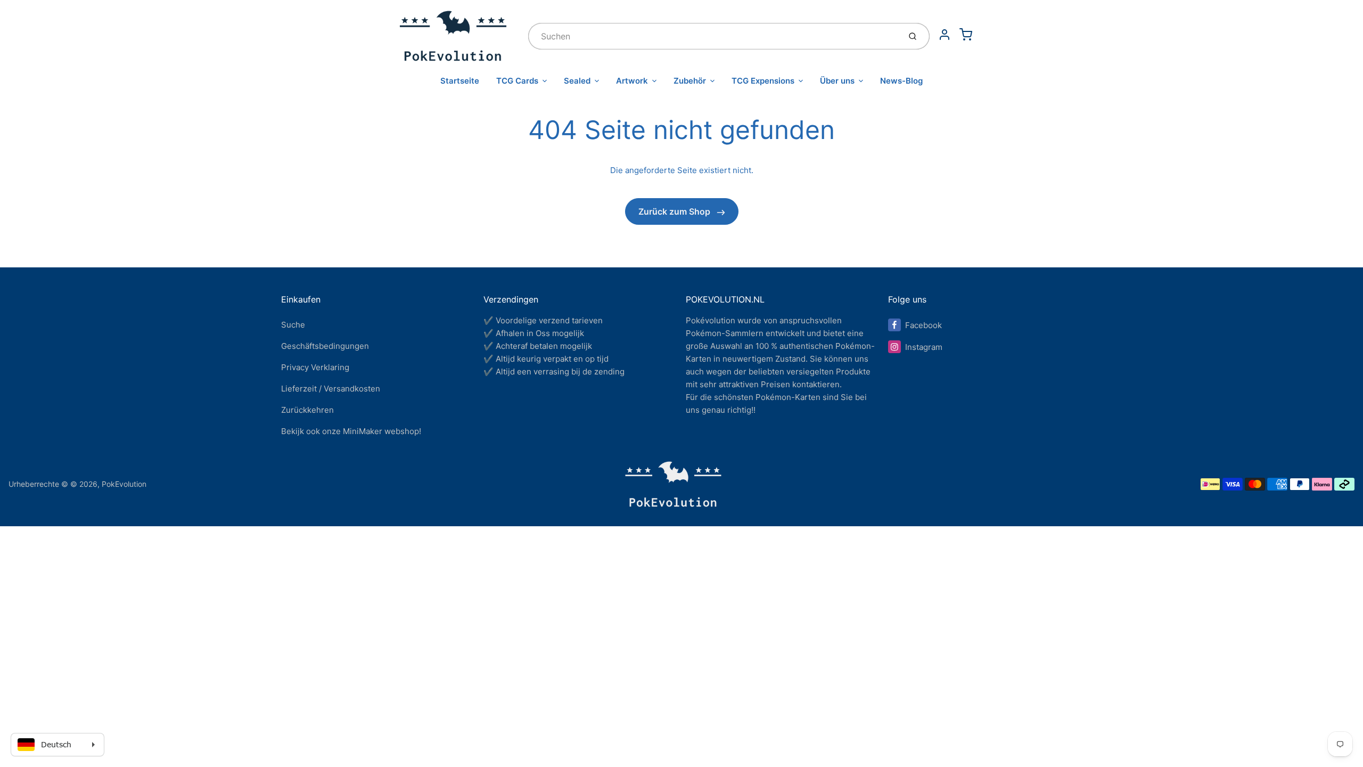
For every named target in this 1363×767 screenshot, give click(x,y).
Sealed (577, 81)
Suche (293, 325)
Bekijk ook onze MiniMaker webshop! (351, 431)
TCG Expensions (763, 81)
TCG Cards (517, 81)
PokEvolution (124, 483)
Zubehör (690, 81)
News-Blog (901, 81)
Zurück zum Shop (675, 211)
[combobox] (713, 36)
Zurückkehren (307, 410)
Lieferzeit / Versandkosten (330, 389)
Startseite (459, 81)
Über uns (837, 81)
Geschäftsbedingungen (325, 346)
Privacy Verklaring (315, 367)
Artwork (632, 81)
